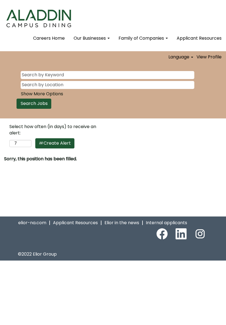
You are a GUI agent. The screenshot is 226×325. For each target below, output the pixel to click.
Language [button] (179, 57)
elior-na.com (32, 223)
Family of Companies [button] (142, 38)
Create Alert (56, 143)
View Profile (209, 57)
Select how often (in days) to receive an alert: (52, 130)
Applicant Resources (199, 38)
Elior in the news (121, 223)
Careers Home (49, 38)
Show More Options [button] (42, 94)
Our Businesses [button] (90, 38)
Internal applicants (166, 223)
